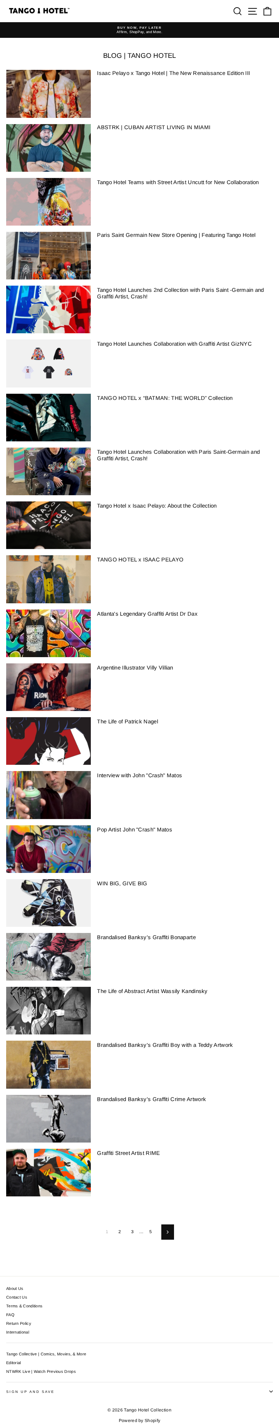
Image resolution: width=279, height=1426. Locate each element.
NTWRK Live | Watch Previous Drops (41, 1371)
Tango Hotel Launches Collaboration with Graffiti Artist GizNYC (174, 344)
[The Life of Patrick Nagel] (48, 741)
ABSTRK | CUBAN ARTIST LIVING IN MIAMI (153, 127)
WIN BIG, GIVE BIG (122, 883)
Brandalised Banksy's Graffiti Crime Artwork (151, 1099)
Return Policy (18, 1323)
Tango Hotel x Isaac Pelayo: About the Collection (157, 506)
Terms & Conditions (24, 1306)
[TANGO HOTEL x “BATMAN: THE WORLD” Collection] (48, 417)
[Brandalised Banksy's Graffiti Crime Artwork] (48, 1119)
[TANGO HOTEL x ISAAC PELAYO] (48, 579)
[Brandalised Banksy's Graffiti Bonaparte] (48, 957)
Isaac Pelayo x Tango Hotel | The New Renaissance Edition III (173, 73)
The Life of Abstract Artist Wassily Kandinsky (152, 991)
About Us (14, 1288)
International (17, 1332)
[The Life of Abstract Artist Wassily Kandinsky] (48, 1010)
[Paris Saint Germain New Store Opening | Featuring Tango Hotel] (48, 255)
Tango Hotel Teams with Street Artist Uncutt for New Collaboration (178, 182)
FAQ (10, 1314)
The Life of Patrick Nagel (127, 721)
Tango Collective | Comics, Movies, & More (46, 1354)
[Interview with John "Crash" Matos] (48, 795)
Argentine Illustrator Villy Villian (135, 667)
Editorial (13, 1363)
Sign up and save (30, 1392)
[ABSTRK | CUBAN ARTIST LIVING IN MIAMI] (48, 148)
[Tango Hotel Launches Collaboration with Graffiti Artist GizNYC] (48, 363)
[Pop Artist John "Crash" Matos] (48, 849)
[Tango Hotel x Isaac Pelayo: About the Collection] (48, 525)
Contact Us (16, 1297)
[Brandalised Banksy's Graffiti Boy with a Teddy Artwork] (48, 1064)
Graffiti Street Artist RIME (128, 1153)
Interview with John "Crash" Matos (139, 775)
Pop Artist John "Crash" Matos (134, 829)
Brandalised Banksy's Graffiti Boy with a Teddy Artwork (165, 1045)
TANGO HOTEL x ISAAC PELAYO (140, 559)
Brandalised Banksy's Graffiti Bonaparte (146, 937)
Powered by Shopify (139, 1420)
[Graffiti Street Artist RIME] (48, 1172)
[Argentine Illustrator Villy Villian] (48, 687)
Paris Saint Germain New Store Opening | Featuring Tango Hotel (176, 235)
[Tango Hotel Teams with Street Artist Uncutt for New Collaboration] (48, 202)
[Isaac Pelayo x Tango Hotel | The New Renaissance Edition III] (48, 94)
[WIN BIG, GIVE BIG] (48, 903)
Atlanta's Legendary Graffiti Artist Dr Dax (147, 614)
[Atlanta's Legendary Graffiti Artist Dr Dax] (48, 633)
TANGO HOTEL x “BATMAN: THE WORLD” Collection (164, 398)
